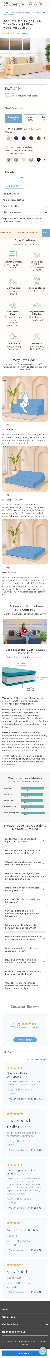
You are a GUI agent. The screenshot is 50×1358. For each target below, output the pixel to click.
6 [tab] (29, 76)
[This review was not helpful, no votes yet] (40, 1098)
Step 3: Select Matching (19, 150)
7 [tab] (31, 76)
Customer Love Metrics (27, 232)
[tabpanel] (25, 58)
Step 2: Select (23, 130)
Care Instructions (12, 206)
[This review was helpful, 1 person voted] (35, 1150)
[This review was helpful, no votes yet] (35, 1098)
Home (5, 12)
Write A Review (25, 1039)
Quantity (9, 172)
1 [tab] (18, 76)
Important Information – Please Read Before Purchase (22, 220)
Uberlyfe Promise (12, 212)
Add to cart (15, 186)
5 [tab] (27, 76)
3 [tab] (23, 76)
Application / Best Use (14, 200)
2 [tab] (21, 76)
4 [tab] (25, 76)
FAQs (46, 232)
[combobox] (37, 1059)
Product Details (11, 194)
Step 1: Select (14, 108)
